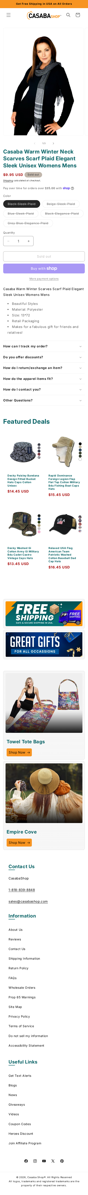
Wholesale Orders (22, 987)
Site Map (15, 1007)
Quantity (9, 232)
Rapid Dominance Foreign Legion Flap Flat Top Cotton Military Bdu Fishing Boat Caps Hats (64, 482)
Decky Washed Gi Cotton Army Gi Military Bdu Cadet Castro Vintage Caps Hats (23, 553)
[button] (8, 15)
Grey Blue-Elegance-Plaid (30, 224)
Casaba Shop (35, 1177)
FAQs (12, 978)
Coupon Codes (20, 1124)
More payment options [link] (44, 278)
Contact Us (17, 949)
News (13, 1095)
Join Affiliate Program (25, 1143)
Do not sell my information (28, 1036)
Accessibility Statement (26, 1045)
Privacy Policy (19, 1016)
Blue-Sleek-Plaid (23, 214)
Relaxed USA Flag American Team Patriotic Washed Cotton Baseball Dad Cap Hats (62, 554)
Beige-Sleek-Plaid (63, 205)
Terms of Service (21, 1026)
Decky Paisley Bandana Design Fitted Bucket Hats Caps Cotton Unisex (23, 480)
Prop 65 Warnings (22, 997)
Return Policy (19, 968)
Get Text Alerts (20, 1075)
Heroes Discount (21, 1133)
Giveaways (17, 1104)
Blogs (13, 1085)
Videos (14, 1114)
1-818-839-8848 (22, 890)
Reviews (15, 939)
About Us (16, 929)
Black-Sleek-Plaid (24, 205)
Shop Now (17, 752)
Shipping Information (24, 958)
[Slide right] (53, 143)
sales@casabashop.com (28, 901)
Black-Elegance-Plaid (64, 214)
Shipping (8, 180)
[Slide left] (34, 143)
